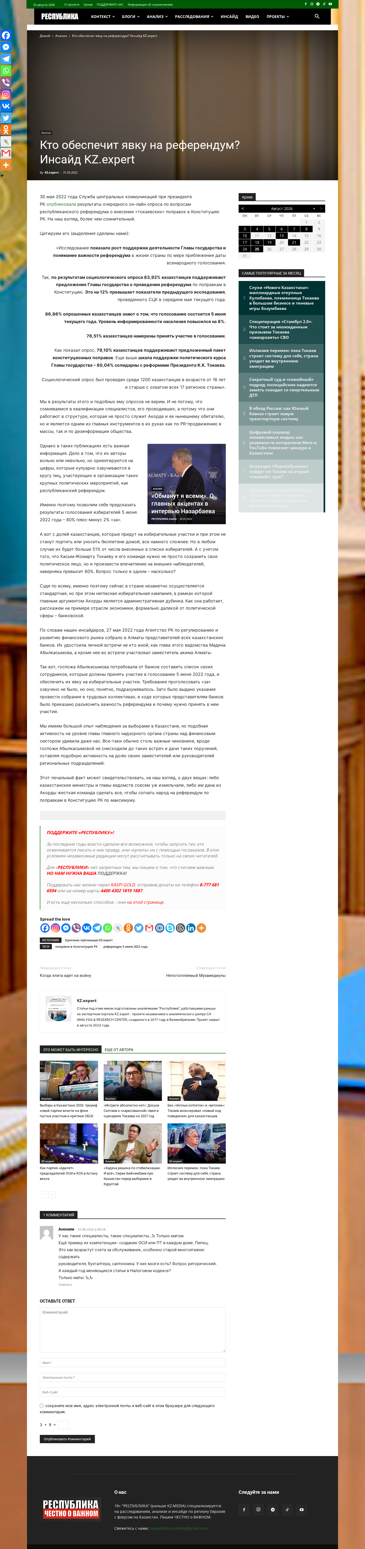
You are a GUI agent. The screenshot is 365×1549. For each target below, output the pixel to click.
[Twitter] (138, 928)
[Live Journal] (118, 928)
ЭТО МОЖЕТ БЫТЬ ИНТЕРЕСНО (70, 1050)
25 (257, 249)
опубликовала (61, 204)
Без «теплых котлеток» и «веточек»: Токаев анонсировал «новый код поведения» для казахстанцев (196, 1110)
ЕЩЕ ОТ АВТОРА (119, 1050)
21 (294, 242)
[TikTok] (324, 4)
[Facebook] (306, 4)
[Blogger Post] (180, 928)
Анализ (61, 35)
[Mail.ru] (159, 928)
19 (269, 242)
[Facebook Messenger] (66, 928)
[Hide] (2, 176)
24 (245, 249)
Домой (45, 35)
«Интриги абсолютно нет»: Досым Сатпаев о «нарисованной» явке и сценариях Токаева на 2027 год (131, 1110)
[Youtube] (330, 4)
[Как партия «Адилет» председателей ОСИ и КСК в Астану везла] (69, 1143)
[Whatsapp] (107, 928)
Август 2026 (282, 208)
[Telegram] (318, 4)
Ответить (65, 1285)
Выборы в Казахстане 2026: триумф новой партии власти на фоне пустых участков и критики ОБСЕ (68, 1110)
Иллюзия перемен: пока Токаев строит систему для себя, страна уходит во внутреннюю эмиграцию (196, 1173)
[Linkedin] (191, 928)
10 (245, 235)
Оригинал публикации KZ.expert (88, 940)
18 (257, 242)
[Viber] (76, 928)
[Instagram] (312, 4)
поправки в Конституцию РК (76, 946)
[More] (201, 928)
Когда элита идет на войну (65, 975)
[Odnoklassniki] (128, 928)
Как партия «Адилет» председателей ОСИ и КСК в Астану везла (69, 1173)
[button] (317, 17)
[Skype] (170, 928)
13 (281, 235)
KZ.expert (52, 172)
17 (245, 242)
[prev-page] (43, 1194)
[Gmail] (149, 928)
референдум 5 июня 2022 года (125, 946)
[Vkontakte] (86, 928)
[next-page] (51, 1194)
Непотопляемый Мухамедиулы (196, 975)
